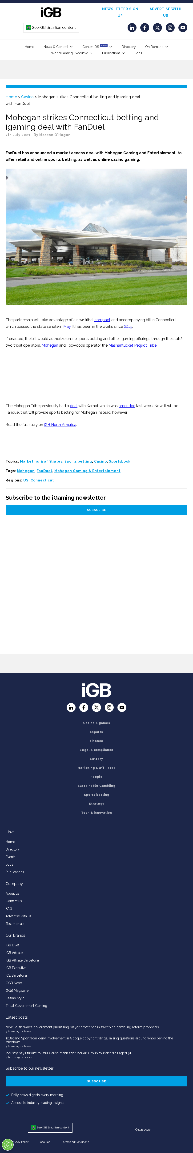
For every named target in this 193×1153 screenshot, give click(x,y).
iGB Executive (16, 968)
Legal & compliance (96, 750)
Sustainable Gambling (96, 785)
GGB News (14, 983)
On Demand (154, 47)
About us (12, 893)
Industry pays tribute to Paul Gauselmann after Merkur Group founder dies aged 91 (68, 1053)
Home (29, 47)
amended (127, 406)
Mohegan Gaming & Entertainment (87, 471)
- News (27, 1031)
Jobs (138, 53)
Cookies (45, 1142)
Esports (96, 732)
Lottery (96, 759)
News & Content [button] (56, 47)
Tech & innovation (96, 812)
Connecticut (42, 480)
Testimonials (15, 924)
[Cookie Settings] (8, 1145)
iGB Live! (12, 945)
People (96, 777)
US (25, 480)
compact (102, 320)
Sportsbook (119, 461)
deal (73, 406)
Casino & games (96, 723)
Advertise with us (18, 916)
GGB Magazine (17, 990)
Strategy (96, 803)
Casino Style (15, 998)
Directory (129, 47)
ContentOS (94, 46)
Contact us (14, 901)
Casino (27, 97)
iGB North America (60, 424)
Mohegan (50, 345)
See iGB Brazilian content (51, 27)
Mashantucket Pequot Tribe (133, 345)
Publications (111, 53)
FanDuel (44, 471)
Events (11, 857)
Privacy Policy (20, 1142)
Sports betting (78, 461)
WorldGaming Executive (69, 53)
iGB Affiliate (14, 953)
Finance (96, 741)
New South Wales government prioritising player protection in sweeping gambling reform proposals (82, 1027)
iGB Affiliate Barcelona (22, 960)
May (67, 326)
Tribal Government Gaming (26, 1006)
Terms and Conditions (75, 1142)
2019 (128, 326)
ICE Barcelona (16, 975)
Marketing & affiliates (41, 461)
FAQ (9, 908)
